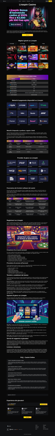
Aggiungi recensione (43, 404)
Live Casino (21, 43)
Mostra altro (27, 417)
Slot (42, 43)
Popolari (11, 43)
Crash (32, 43)
